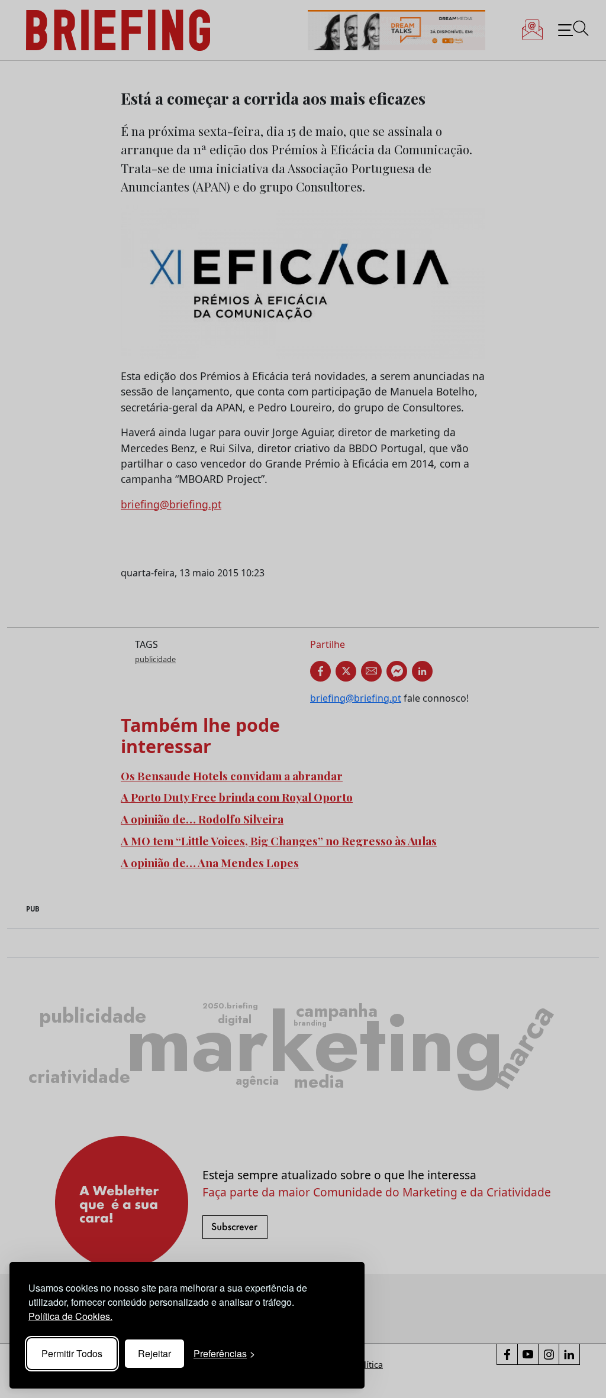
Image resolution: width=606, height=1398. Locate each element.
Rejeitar (154, 1353)
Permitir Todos (71, 1353)
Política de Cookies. (70, 1316)
